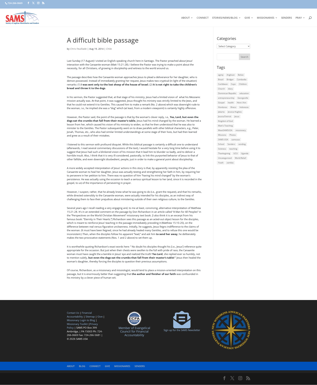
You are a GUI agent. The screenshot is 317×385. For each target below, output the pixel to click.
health (231, 102)
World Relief (240, 158)
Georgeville (243, 98)
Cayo (233, 84)
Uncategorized (225, 158)
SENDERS (286, 18)
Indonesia (244, 107)
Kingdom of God (225, 121)
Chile (109, 48)
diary (230, 88)
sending (242, 144)
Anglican (231, 74)
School (221, 144)
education (244, 93)
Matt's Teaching (225, 125)
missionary (241, 130)
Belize (241, 74)
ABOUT (185, 18)
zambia (230, 162)
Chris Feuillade (78, 48)
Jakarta (221, 111)
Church (221, 88)
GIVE (247, 18)
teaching (233, 148)
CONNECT (203, 18)
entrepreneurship (226, 98)
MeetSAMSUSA (225, 130)
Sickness (222, 148)
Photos (232, 135)
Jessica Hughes (235, 111)
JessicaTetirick (224, 116)
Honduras (222, 107)
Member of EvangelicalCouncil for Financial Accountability (134, 331)
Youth (220, 162)
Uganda (244, 153)
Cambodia (241, 79)
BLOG (82, 366)
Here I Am (241, 102)
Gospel (221, 102)
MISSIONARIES (265, 18)
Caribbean (223, 84)
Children (243, 84)
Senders (231, 144)
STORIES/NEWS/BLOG (225, 18)
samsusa (235, 139)
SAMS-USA (223, 139)
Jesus (236, 116)
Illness (233, 107)
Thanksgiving (224, 153)
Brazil (220, 79)
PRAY (299, 18)
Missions (222, 135)
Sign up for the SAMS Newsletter (182, 330)
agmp (220, 74)
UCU (235, 153)
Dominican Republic (227, 93)
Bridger (230, 79)
